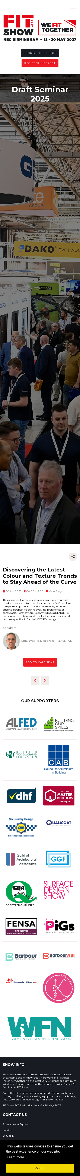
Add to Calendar (40, 662)
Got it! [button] (40, 1168)
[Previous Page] (35, 680)
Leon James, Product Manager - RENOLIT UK (46, 640)
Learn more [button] (15, 1157)
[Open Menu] (73, 7)
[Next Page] (45, 680)
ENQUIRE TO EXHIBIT (40, 53)
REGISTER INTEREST (40, 63)
